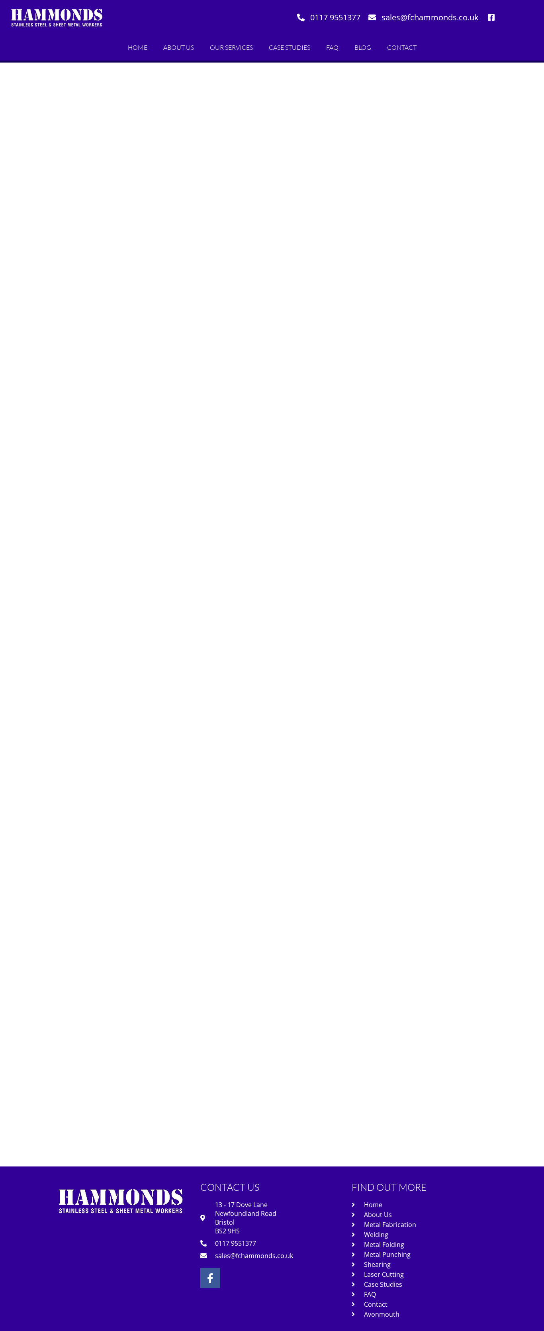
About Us (178, 47)
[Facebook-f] (210, 1278)
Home (137, 47)
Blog (362, 47)
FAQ (332, 47)
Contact (402, 47)
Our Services (231, 47)
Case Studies (289, 47)
